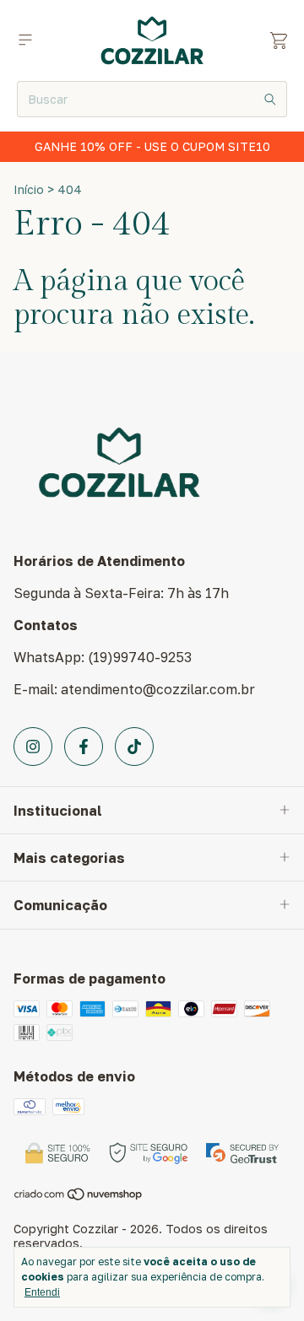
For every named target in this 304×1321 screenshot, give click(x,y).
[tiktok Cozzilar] (134, 746)
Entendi (42, 1292)
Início (29, 189)
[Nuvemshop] (79, 1196)
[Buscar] (270, 99)
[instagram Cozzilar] (33, 746)
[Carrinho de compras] (278, 41)
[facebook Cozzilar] (83, 746)
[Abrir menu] (25, 40)
